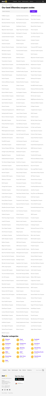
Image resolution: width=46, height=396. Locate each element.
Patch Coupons (19, 54)
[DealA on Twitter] (2, 390)
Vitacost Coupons (35, 311)
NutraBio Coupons (20, 155)
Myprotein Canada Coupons (37, 57)
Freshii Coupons (5, 89)
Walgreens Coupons (20, 40)
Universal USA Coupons (7, 270)
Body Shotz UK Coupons (7, 137)
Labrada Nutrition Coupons (8, 36)
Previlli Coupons (34, 315)
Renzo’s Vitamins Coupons (8, 116)
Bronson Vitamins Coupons (8, 47)
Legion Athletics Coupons (7, 169)
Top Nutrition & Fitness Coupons (23, 235)
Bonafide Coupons (20, 78)
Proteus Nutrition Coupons (8, 123)
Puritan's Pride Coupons (36, 134)
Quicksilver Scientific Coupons (23, 249)
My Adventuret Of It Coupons (37, 318)
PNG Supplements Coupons (8, 130)
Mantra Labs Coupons (21, 221)
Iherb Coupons (34, 54)
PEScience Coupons (6, 179)
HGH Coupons (34, 113)
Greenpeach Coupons (21, 183)
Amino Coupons (5, 78)
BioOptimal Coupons (21, 144)
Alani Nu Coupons (35, 249)
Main (3, 4)
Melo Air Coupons (6, 19)
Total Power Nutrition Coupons (23, 193)
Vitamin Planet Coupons (36, 298)
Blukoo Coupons (20, 329)
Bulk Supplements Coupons (22, 19)
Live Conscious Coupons (21, 210)
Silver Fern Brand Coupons (8, 280)
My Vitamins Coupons (21, 22)
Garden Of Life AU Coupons (22, 318)
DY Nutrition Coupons (7, 165)
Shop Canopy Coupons (21, 172)
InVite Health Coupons (36, 270)
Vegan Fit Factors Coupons (37, 305)
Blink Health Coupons (35, 238)
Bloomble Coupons (6, 284)
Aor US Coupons (5, 277)
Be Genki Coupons (20, 102)
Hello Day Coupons (35, 197)
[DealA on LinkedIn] (9, 390)
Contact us (29, 370)
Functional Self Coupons (21, 50)
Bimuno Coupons (20, 301)
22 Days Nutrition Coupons (22, 224)
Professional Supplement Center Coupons (8, 109)
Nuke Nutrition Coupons (7, 68)
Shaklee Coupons (20, 228)
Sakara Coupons (20, 137)
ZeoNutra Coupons (6, 322)
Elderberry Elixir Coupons (7, 134)
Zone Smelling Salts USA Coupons (23, 64)
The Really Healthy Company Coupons (8, 33)
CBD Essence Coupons (21, 245)
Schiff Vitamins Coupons (21, 238)
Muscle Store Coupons (36, 26)
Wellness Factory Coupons (22, 127)
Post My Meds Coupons (7, 203)
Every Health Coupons (7, 301)
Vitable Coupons (34, 116)
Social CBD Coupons (21, 179)
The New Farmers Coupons (22, 217)
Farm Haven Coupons (36, 231)
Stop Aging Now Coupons (36, 200)
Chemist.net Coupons (36, 210)
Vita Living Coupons (20, 186)
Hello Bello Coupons (6, 54)
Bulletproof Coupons (21, 151)
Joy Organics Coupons (7, 235)
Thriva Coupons (34, 29)
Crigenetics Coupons (35, 280)
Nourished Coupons (6, 224)
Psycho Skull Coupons (21, 106)
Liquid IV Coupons (6, 221)
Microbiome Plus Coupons (22, 315)
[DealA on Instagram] (5, 390)
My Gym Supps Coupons (36, 120)
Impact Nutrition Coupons (37, 137)
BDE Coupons (5, 127)
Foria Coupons (19, 36)
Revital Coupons (20, 43)
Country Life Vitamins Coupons (23, 308)
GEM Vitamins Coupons (36, 148)
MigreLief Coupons (6, 245)
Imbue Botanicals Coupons (22, 284)
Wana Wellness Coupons (7, 305)
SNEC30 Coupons (20, 109)
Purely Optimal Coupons (36, 322)
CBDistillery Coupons (21, 298)
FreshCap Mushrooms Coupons (37, 186)
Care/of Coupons (35, 151)
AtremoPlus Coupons (6, 144)
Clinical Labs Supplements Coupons (23, 190)
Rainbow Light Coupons (21, 148)
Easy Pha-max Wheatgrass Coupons (37, 193)
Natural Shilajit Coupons (36, 256)
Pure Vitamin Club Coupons (37, 61)
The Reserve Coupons (21, 197)
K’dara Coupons (20, 214)
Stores (19, 1)
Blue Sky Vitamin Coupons (8, 210)
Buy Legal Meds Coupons (36, 169)
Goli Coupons (5, 85)
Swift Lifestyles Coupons (7, 238)
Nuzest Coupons (5, 106)
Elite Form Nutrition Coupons (8, 252)
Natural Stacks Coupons (36, 221)
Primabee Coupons (20, 176)
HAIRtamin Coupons (20, 68)
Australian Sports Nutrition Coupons (23, 15)
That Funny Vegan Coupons (8, 217)
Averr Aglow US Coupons (7, 325)
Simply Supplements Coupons (23, 322)
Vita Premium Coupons (7, 231)
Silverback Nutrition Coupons (8, 22)
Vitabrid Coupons (6, 214)
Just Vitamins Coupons (36, 325)
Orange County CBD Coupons (8, 151)
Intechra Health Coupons (22, 280)
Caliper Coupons (20, 85)
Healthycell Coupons (35, 123)
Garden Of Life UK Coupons (8, 294)
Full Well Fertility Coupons (22, 71)
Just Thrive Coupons (35, 36)
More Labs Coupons (35, 235)
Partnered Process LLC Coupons (37, 228)
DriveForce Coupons (20, 162)
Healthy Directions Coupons (37, 284)
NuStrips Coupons (20, 57)
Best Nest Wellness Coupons (37, 263)
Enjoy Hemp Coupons (35, 68)
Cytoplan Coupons (35, 40)
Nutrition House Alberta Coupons (23, 165)
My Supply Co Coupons (21, 33)
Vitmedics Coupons (6, 190)
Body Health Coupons (7, 249)
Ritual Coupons (19, 158)
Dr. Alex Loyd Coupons (36, 127)
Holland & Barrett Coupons (8, 158)
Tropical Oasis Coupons (36, 75)
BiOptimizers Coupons (36, 64)
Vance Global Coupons (21, 116)
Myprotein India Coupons (7, 29)
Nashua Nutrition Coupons (22, 82)
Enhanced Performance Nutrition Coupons (37, 89)
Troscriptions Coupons (7, 61)
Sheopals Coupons (20, 61)
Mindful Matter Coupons (7, 315)
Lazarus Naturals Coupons (8, 311)
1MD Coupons (34, 214)
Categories (15, 1)
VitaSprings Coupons (6, 57)
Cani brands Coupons (7, 99)
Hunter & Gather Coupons (7, 95)
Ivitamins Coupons (6, 43)
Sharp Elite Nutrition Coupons (8, 287)
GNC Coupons (34, 287)
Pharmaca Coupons (20, 89)
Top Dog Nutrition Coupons (37, 252)
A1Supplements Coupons (22, 266)
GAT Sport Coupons (35, 176)
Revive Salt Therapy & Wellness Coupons (23, 273)
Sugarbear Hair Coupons (21, 263)
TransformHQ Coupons (36, 155)
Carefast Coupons (35, 82)
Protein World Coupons (7, 75)
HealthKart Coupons (21, 130)
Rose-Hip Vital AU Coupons (8, 256)
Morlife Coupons (5, 332)
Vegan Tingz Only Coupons (22, 29)
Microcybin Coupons (6, 120)
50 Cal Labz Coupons (36, 95)
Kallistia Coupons (20, 95)
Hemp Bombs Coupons (21, 75)
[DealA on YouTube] (7, 390)
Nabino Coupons (5, 242)
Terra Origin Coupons (6, 228)
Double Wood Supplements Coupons (37, 144)
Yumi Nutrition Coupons (7, 318)
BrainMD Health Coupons (36, 85)
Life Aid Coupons (35, 141)
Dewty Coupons (19, 291)
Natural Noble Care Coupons (37, 294)
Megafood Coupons (6, 155)
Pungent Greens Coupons (7, 64)
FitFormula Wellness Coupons (37, 158)
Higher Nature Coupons (36, 329)
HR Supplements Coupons (22, 252)
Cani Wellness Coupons (21, 123)
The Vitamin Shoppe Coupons (8, 162)
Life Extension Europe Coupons (37, 242)
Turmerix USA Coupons (36, 183)
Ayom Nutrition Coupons (7, 102)
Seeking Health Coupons (7, 113)
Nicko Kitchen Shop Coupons (37, 172)
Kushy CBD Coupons (6, 197)
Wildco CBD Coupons (36, 277)
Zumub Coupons (34, 43)
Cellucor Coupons (6, 298)
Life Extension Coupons (21, 141)
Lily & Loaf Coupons (20, 325)
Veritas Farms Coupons (7, 329)
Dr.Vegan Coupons (35, 106)
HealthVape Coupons (35, 308)
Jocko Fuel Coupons (20, 99)
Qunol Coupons (5, 40)
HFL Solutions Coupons (36, 266)
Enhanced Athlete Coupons (37, 102)
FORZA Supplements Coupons (23, 287)
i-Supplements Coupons (36, 109)
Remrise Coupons (35, 273)
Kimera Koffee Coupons (7, 92)
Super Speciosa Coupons (36, 130)
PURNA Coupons (5, 15)
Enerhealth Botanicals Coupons (37, 207)
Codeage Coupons (35, 224)
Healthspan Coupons (21, 26)
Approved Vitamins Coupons (22, 203)
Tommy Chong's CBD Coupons (8, 148)
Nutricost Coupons (20, 256)
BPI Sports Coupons (6, 50)
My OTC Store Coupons (36, 71)
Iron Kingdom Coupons (21, 92)
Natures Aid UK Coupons (7, 291)
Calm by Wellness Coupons (8, 82)
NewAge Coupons (20, 259)
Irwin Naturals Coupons (21, 294)
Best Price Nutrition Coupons (8, 259)
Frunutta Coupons (35, 217)
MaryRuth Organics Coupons (22, 270)
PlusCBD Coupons (6, 141)
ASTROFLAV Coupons (36, 15)
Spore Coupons (19, 207)
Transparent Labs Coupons (22, 200)
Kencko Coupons (5, 172)
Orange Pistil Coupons (7, 186)
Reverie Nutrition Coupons (22, 311)
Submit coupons (25, 1)
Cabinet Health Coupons (36, 162)
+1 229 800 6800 (7, 385)
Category (6, 4)
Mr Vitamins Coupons (21, 305)
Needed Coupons (6, 26)
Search (33, 11)
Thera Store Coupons (35, 19)
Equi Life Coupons (35, 165)
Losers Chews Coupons (21, 113)
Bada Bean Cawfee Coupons (22, 277)
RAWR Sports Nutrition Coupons (37, 99)
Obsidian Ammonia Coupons (8, 207)
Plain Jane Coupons (35, 291)
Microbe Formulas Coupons (8, 263)
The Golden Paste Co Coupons (37, 33)
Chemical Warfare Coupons (37, 22)
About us (31, 1)
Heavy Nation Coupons (7, 200)
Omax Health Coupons (36, 203)
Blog (20, 370)
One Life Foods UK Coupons (22, 134)
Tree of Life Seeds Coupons (8, 273)
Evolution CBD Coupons (7, 176)
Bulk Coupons (5, 183)
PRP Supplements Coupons (37, 92)
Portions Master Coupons (22, 169)
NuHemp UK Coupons (36, 78)
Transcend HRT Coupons (36, 47)
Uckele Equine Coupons (7, 193)
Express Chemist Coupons (8, 71)
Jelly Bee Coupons (35, 190)
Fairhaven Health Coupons (37, 50)
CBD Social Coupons (21, 242)
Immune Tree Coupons (36, 301)
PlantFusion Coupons (6, 308)
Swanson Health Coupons (36, 259)
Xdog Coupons (19, 231)
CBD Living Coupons (6, 266)
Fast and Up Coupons (21, 120)
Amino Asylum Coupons (21, 47)
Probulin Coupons (35, 245)
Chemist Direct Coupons (36, 179)
